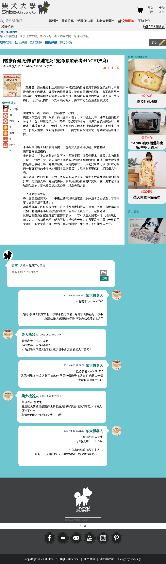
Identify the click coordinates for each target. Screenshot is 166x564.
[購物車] (141, 10)
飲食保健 (21, 42)
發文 (154, 43)
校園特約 (7, 26)
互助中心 (144, 21)
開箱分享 (68, 21)
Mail (76, 538)
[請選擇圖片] (103, 273)
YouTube (89, 538)
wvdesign (136, 559)
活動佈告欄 (85, 21)
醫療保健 (51, 42)
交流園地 (128, 21)
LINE (62, 538)
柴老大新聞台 (105, 21)
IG (103, 538)
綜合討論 (66, 42)
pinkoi (116, 538)
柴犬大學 (25, 10)
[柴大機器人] (117, 295)
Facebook (49, 538)
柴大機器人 (9, 103)
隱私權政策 (107, 559)
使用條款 (89, 559)
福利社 (53, 21)
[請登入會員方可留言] (8, 255)
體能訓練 (36, 42)
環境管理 (6, 42)
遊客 (14, 266)
